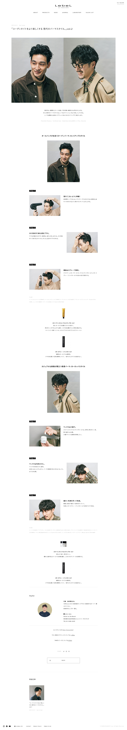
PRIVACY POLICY (37, 726)
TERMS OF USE (47, 726)
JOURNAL (65, 12)
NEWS (56, 12)
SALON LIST (90, 12)
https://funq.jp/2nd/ (68, 630)
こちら (72, 635)
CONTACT (28, 726)
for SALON (120, 2)
